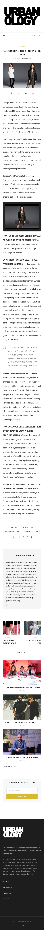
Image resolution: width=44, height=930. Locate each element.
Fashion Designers (12, 532)
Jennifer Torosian (31, 532)
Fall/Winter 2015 (28, 527)
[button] (17, 222)
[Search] (39, 35)
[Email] (32, 93)
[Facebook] (11, 93)
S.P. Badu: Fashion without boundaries (22, 723)
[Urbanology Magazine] (22, 16)
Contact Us (6, 899)
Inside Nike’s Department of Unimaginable (22, 688)
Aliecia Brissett (25, 555)
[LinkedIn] (25, 93)
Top (22, 925)
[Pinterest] (27, 537)
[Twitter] (18, 93)
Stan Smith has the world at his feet (22, 757)
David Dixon (13, 527)
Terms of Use (7, 893)
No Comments (26, 59)
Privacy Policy (7, 888)
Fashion (22, 47)
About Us (6, 882)
